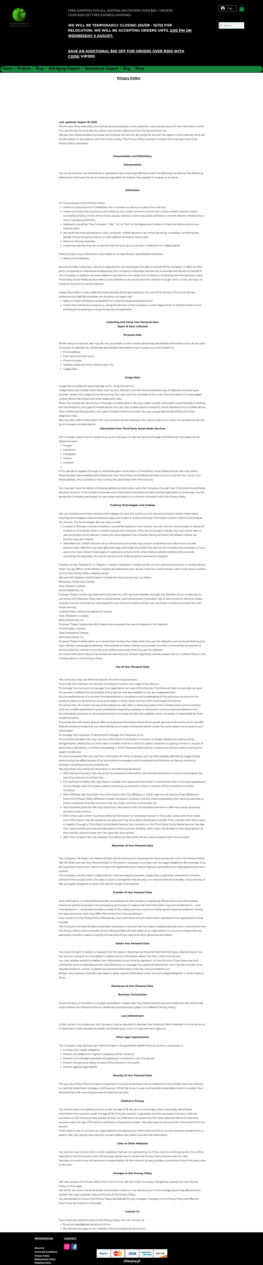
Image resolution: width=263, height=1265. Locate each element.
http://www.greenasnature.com (134, 300)
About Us (39, 1248)
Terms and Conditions (46, 1251)
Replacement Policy (45, 1259)
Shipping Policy (43, 1262)
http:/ (111, 1228)
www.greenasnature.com (130, 1228)
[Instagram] (67, 1247)
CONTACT (70, 1238)
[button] (241, 8)
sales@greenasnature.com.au (93, 1224)
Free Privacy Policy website (83, 573)
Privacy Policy (42, 1255)
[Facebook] (74, 1247)
